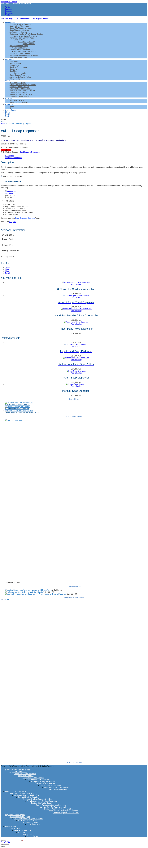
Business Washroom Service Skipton (58, 809)
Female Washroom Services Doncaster (42, 801)
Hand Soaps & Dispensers (30, 152)
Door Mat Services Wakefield (25, 774)
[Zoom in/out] (2, 844)
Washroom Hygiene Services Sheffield (37, 799)
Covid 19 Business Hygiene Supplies (28, 819)
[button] (7, 114)
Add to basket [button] (76, 284)
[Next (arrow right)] (4, 846)
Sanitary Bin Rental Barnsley (42, 803)
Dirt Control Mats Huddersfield (38, 780)
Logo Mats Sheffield (25, 776)
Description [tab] (9, 156)
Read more (76, 346)
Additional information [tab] (13, 158)
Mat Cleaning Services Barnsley (56, 787)
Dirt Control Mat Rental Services (17, 770)
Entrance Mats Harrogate (45, 783)
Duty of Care (28, 834)
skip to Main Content (9, 2)
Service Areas (32, 836)
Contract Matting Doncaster (50, 785)
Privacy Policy (10, 826)
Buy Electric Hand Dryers (15, 815)
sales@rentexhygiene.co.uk (22, 3)
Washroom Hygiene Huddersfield (26, 795)
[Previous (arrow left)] (2, 846)
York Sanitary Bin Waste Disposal (53, 807)
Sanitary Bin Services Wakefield (22, 793)
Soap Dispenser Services (25, 218)
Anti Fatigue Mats (33, 824)
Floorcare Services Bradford (33, 778)
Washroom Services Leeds (15, 791)
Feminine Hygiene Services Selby (66, 813)
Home (3, 124)
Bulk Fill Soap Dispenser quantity (14, 148)
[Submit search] (22, 840)
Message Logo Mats (30, 822)
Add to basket (6, 150)
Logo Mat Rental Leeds (18, 772)
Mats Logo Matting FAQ (58, 789)
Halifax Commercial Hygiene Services (63, 811)
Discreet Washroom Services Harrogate (51, 805)
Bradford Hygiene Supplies (28, 797)
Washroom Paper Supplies (20, 817)
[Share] (6, 844)
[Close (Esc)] (8, 844)
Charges (21, 832)
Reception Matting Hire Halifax (43, 781)
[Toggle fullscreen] (4, 844)
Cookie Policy (15, 828)
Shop (9, 124)
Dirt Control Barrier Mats (27, 821)
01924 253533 (5, 3)
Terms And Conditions (22, 830)
